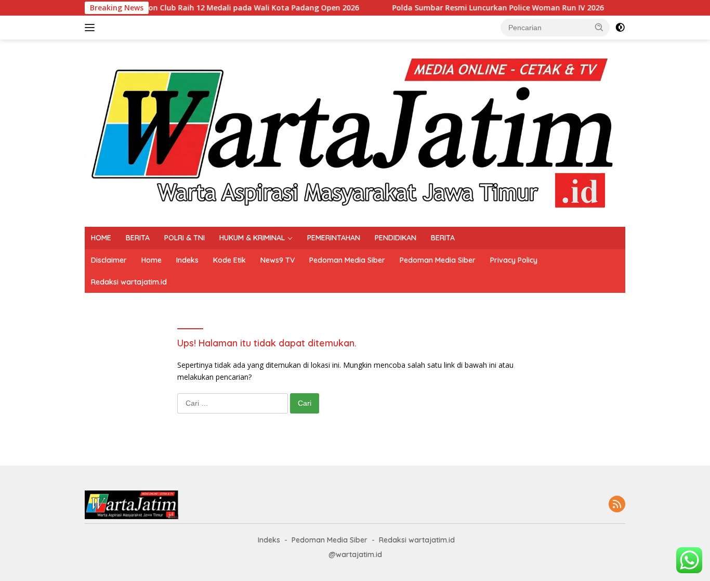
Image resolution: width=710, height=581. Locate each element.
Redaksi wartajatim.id (129, 282)
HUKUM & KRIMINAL (252, 237)
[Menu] (92, 27)
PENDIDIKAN (395, 237)
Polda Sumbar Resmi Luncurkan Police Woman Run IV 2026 (480, 7)
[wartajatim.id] (355, 132)
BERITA (138, 237)
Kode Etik (229, 260)
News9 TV (277, 260)
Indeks (187, 260)
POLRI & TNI (184, 237)
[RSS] (617, 505)
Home (151, 260)
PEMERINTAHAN (333, 237)
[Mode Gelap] (620, 27)
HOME (101, 237)
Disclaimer (109, 260)
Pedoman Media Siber (347, 260)
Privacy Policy (513, 260)
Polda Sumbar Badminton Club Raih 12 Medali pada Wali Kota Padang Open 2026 (193, 7)
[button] (599, 27)
